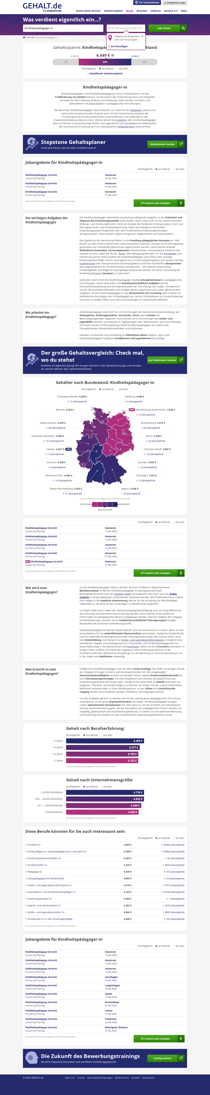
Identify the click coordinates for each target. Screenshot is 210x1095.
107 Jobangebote (55, 440)
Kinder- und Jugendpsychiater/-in (46, 912)
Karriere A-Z (171, 10)
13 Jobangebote (146, 414)
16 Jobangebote (63, 480)
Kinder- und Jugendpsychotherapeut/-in (50, 885)
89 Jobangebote (57, 427)
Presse (81, 1077)
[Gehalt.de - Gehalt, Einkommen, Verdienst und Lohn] (42, 7)
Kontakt (135, 1077)
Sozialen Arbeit (122, 593)
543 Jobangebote (175, 918)
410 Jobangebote (175, 871)
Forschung (132, 646)
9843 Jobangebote (175, 912)
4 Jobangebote (135, 401)
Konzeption (170, 253)
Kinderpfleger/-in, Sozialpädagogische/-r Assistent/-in (57, 851)
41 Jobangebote (73, 493)
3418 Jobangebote (175, 905)
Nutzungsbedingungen (100, 1077)
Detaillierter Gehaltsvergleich (106, 73)
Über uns (70, 1077)
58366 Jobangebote (174, 851)
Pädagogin (136, 110)
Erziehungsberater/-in (40, 898)
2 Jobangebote (177, 898)
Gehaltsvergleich (113, 10)
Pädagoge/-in (35, 871)
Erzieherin (121, 120)
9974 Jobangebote (175, 885)
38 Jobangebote (151, 427)
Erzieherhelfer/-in (37, 865)
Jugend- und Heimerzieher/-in (44, 905)
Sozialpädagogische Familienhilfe (46, 878)
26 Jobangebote (156, 440)
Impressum (148, 1077)
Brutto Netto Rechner (88, 10)
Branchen (142, 10)
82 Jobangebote (176, 858)
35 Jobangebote (132, 493)
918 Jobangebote (175, 878)
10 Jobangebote (148, 467)
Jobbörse (156, 10)
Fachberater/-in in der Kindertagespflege (50, 918)
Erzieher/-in (34, 844)
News (184, 10)
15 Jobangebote (78, 401)
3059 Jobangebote (175, 865)
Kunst (122, 253)
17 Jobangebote (55, 454)
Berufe (129, 10)
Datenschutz (122, 1077)
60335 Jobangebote (174, 892)
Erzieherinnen (87, 263)
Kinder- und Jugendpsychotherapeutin (142, 640)
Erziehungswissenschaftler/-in (44, 858)
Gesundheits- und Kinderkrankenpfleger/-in (52, 892)
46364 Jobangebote (174, 844)
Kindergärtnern (126, 126)
